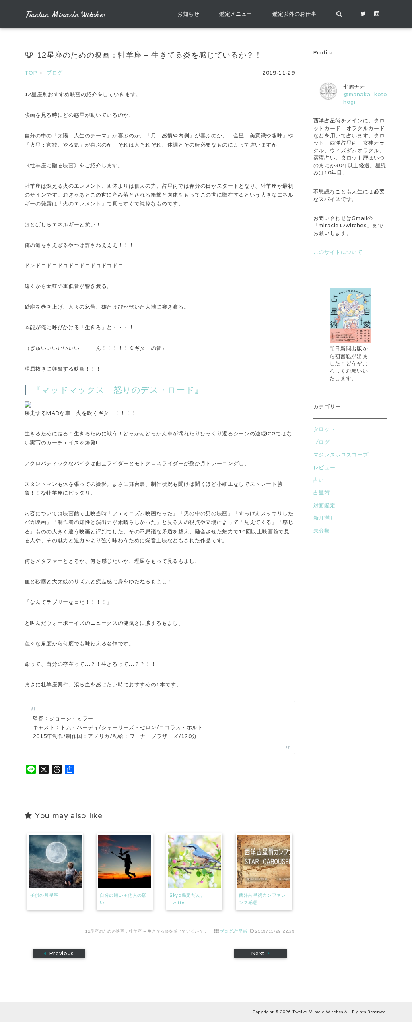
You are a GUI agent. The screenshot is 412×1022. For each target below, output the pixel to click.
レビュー (324, 467)
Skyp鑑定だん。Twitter (187, 898)
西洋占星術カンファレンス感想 (262, 898)
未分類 (321, 530)
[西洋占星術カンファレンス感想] (263, 861)
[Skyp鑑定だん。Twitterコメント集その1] (194, 861)
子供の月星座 (44, 895)
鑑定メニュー (235, 13)
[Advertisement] (350, 692)
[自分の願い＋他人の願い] (124, 861)
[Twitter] (363, 14)
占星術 (240, 931)
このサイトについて (338, 252)
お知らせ (188, 13)
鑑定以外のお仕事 (294, 13)
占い (318, 480)
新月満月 (324, 517)
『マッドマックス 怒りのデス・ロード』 (118, 389)
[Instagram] (377, 14)
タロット (324, 429)
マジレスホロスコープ (341, 454)
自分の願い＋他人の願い (123, 898)
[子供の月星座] (55, 861)
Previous (61, 953)
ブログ (226, 931)
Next (257, 953)
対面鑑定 (324, 505)
